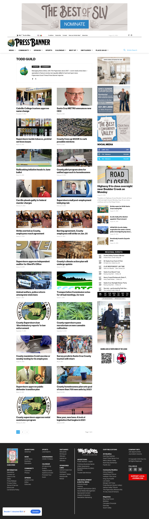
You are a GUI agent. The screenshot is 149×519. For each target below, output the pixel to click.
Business (28, 461)
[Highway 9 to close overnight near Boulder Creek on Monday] (115, 174)
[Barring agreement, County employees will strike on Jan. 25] (74, 219)
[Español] (41, 35)
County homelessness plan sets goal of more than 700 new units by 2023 (74, 388)
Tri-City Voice (107, 492)
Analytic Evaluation (83, 495)
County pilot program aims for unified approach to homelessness (73, 171)
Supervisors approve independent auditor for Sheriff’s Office (33, 263)
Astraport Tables (65, 474)
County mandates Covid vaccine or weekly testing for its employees (33, 357)
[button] (129, 50)
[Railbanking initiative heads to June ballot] (34, 158)
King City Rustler (108, 479)
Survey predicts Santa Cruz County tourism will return (74, 357)
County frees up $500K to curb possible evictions (72, 140)
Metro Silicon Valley (109, 460)
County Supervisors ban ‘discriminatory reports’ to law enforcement (31, 325)
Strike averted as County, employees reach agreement (30, 232)
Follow (126, 154)
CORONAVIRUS (47, 457)
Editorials (28, 484)
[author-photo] (25, 73)
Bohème (106, 501)
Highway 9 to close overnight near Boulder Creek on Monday (115, 189)
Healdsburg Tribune (109, 474)
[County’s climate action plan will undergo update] (74, 250)
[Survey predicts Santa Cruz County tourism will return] (74, 344)
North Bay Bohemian (110, 463)
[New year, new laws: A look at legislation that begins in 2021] (74, 405)
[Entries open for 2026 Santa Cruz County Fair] (102, 209)
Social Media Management (86, 491)
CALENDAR (46, 464)
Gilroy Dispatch (108, 472)
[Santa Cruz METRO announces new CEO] (74, 97)
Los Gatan (106, 481)
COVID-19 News (47, 459)
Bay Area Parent (108, 499)
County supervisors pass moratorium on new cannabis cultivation (71, 325)
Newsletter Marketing (84, 497)
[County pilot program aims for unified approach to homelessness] (74, 158)
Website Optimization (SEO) (86, 488)
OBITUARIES (64, 449)
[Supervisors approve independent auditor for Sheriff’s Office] (34, 250)
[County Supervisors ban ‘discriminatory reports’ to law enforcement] (34, 311)
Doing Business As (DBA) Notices (85, 469)
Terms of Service (12, 485)
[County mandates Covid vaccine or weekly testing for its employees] (34, 344)
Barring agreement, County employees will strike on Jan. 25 (72, 232)
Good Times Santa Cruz (111, 458)
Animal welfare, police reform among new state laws (30, 293)
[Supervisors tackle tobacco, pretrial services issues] (34, 127)
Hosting (80, 486)
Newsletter (10, 472)
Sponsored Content (83, 493)
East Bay (106, 505)
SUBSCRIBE (11, 465)
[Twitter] (140, 469)
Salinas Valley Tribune (110, 487)
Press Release (11, 481)
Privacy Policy (11, 483)
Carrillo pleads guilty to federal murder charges (31, 201)
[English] (39, 35)
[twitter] (36, 78)
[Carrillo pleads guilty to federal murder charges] (34, 188)
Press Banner (107, 485)
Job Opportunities (135, 452)
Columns (28, 470)
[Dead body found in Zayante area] (102, 241)
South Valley (107, 508)
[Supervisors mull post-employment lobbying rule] (74, 188)
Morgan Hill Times (109, 483)
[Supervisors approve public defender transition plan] (34, 375)
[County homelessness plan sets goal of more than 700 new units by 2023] (74, 375)
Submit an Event (47, 473)
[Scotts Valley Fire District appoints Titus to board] (102, 219)
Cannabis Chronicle (109, 503)
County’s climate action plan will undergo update (72, 263)
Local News (28, 459)
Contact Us (11, 474)
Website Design (82, 484)
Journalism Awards (135, 454)
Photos (27, 473)
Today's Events (47, 470)
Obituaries (63, 452)
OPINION (28, 478)
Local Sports (46, 452)
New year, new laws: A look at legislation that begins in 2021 (71, 418)
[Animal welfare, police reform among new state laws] (34, 280)
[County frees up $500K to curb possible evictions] (74, 127)
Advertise (28, 452)
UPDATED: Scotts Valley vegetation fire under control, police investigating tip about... (121, 229)
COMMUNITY (29, 468)
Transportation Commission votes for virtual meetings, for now (73, 293)
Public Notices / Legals (85, 461)
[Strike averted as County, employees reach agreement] (34, 219)
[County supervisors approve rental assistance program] (34, 405)
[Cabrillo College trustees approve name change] (34, 97)
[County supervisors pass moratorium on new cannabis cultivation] (74, 311)
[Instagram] (131, 35)
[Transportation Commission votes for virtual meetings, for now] (74, 280)
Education (28, 463)
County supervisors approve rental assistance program (33, 418)
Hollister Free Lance (109, 476)
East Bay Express (109, 456)
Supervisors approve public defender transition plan (29, 388)
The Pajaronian (108, 489)
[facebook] (32, 78)
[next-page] (27, 432)
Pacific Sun (106, 465)
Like (127, 149)
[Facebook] (129, 35)
